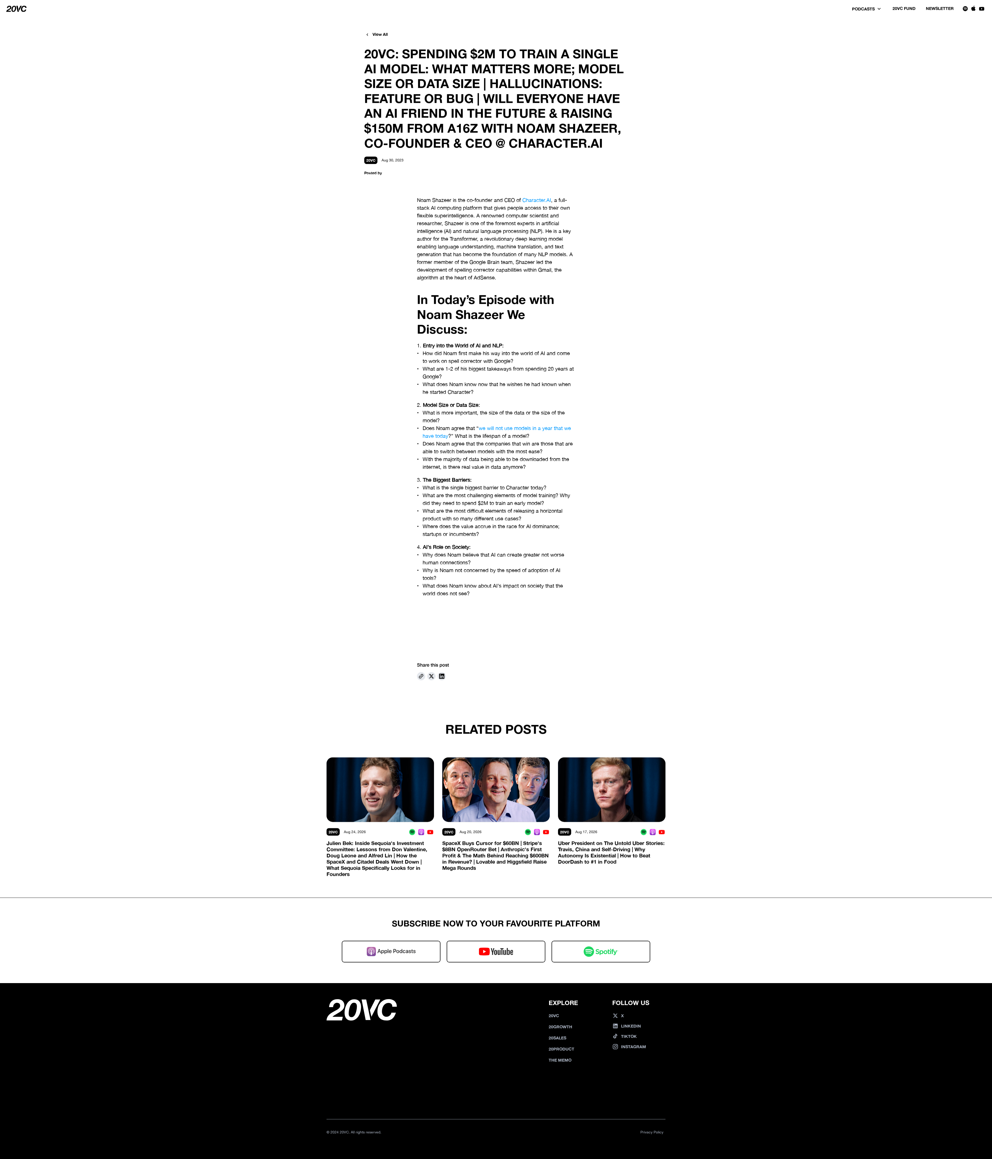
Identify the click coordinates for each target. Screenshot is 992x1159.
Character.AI (536, 200)
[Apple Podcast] (421, 832)
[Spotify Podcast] (412, 832)
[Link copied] (421, 676)
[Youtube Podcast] (430, 832)
